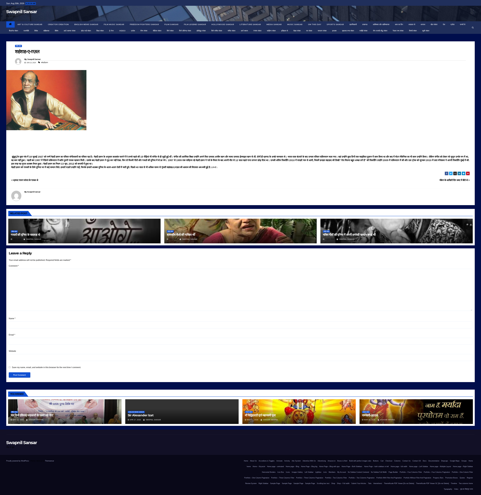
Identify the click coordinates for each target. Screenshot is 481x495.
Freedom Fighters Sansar (144, 24)
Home (246, 461)
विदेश (36, 31)
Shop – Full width (343, 483)
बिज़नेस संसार (13, 31)
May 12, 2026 (18, 420)
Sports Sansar (335, 24)
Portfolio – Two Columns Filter (336, 478)
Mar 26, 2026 (369, 420)
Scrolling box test (323, 483)
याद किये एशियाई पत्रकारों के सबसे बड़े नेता (32, 415)
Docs (425, 461)
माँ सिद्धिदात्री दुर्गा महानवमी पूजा (260, 415)
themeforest (377, 483)
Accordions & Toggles (267, 461)
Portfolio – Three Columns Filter (282, 478)
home (249, 466)
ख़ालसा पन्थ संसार (348, 31)
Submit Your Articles (358, 483)
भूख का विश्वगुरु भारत (466, 489)
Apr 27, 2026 (135, 420)
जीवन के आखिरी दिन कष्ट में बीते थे (453, 180)
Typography (448, 489)
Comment (14, 266)
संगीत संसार (231, 31)
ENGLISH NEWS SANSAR (86, 24)
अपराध (423, 24)
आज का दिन (399, 24)
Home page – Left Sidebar (418, 466)
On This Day (314, 24)
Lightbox (318, 472)
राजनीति (26, 31)
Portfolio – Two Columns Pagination (362, 478)
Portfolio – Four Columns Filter (411, 472)
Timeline (454, 483)
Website (12, 351)
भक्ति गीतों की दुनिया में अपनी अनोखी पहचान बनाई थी (349, 234)
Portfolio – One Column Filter (462, 472)
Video (456, 489)
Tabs (370, 483)
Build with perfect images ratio (360, 461)
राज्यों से (462, 24)
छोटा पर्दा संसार (86, 31)
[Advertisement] (240, 143)
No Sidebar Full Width (379, 472)
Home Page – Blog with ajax (329, 466)
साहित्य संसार (271, 31)
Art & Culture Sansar (29, 24)
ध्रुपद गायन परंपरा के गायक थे (25, 180)
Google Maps (455, 461)
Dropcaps (444, 461)
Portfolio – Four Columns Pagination (437, 472)
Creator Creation (58, 24)
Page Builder (393, 472)
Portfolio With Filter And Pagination (389, 478)
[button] (473, 27)
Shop (333, 483)
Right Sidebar (263, 483)
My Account (341, 472)
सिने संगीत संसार (216, 31)
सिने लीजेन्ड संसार (185, 31)
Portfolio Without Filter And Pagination (417, 478)
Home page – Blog (292, 466)
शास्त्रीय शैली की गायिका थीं (181, 234)
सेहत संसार (297, 31)
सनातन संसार (322, 31)
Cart (382, 461)
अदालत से (411, 24)
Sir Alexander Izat (140, 415)
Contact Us (406, 461)
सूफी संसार (425, 31)
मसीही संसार (363, 31)
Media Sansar (274, 24)
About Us (253, 461)
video (122, 31)
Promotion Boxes (451, 478)
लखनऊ (364, 24)
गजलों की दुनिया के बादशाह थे (25, 234)
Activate (279, 461)
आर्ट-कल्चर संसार (70, 31)
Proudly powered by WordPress (18, 461)
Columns (397, 461)
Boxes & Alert (342, 461)
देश (444, 24)
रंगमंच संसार (257, 31)
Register (470, 478)
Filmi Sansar (171, 24)
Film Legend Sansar (195, 24)
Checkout (388, 461)
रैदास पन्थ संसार (398, 31)
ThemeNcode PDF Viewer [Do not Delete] (399, 483)
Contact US (416, 461)
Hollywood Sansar (222, 24)
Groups (464, 461)
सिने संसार (170, 31)
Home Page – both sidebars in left (376, 466)
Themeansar (49, 461)
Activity (287, 461)
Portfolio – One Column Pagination (256, 478)
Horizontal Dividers (269, 472)
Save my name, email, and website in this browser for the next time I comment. (46, 367)
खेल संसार (434, 24)
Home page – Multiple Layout (440, 466)
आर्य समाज (244, 31)
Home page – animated (275, 466)
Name (12, 318)
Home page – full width (399, 466)
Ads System (296, 461)
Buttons (376, 461)
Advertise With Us (309, 461)
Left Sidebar (309, 472)
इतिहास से (284, 31)
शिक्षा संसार (100, 31)
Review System (251, 483)
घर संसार (309, 31)
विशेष (56, 31)
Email (12, 335)
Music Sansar (295, 24)
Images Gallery (297, 472)
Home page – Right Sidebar (463, 466)
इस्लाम (334, 31)
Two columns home (466, 483)
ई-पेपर (111, 31)
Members (332, 472)
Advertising (322, 461)
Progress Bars (438, 478)
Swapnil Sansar (21, 11)
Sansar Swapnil (36, 420)
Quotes (462, 478)
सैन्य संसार (143, 31)
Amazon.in (331, 461)
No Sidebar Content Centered (358, 472)
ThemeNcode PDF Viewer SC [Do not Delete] (432, 483)
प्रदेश (452, 24)
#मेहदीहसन (44, 63)
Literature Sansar (250, 24)
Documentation (433, 461)
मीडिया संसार (157, 31)
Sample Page (275, 483)
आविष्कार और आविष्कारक (381, 24)
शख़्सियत (46, 31)
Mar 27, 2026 (252, 420)
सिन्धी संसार (413, 31)
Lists (325, 472)
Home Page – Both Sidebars (352, 466)
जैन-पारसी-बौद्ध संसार (380, 31)
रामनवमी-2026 (370, 415)
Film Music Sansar (114, 24)
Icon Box (280, 472)
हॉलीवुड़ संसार (201, 31)
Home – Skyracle (259, 466)
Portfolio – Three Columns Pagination (309, 478)
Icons (288, 472)
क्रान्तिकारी (353, 24)
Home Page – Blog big (309, 466)
